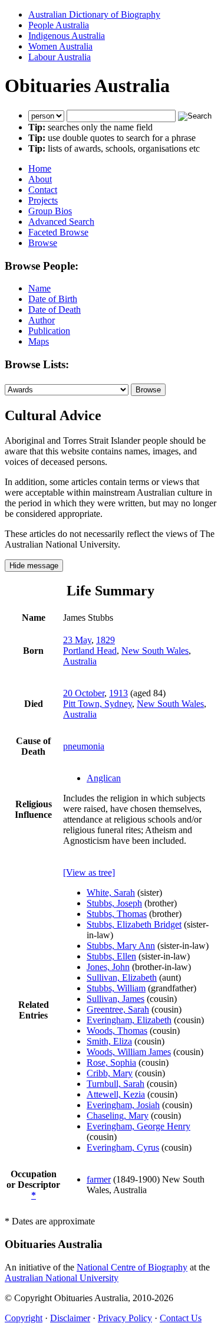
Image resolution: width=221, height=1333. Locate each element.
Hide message (33, 565)
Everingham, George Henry (138, 1126)
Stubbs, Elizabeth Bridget (134, 924)
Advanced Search (61, 222)
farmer (99, 1179)
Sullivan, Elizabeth (122, 977)
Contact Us (181, 1318)
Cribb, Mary (110, 1073)
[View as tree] (89, 872)
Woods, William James (129, 1052)
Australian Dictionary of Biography (94, 14)
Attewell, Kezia (116, 1094)
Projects (43, 200)
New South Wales (155, 651)
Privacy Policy (125, 1318)
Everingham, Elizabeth (129, 1020)
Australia (80, 661)
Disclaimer (70, 1318)
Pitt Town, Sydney (97, 704)
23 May (77, 640)
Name (39, 288)
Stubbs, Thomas (117, 914)
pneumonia (83, 746)
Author (41, 320)
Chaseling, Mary (118, 1116)
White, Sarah (111, 892)
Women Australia (60, 46)
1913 (118, 693)
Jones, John (108, 967)
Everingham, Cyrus (123, 1147)
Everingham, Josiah (123, 1105)
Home (39, 168)
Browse (42, 243)
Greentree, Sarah (118, 1009)
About (40, 179)
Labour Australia (59, 57)
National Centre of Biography (132, 1267)
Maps (38, 341)
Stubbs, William (116, 988)
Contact (42, 190)
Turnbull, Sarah (115, 1084)
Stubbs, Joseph (114, 903)
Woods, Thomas (117, 1031)
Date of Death (54, 309)
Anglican (104, 778)
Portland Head (90, 651)
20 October (83, 693)
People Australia (58, 25)
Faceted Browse (58, 232)
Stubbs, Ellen (111, 956)
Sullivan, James (115, 999)
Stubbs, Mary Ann (121, 946)
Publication (49, 331)
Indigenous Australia (66, 36)
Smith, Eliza (109, 1041)
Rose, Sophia (111, 1062)
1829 (105, 640)
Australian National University (61, 1278)
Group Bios (50, 211)
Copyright (23, 1318)
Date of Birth (52, 299)
